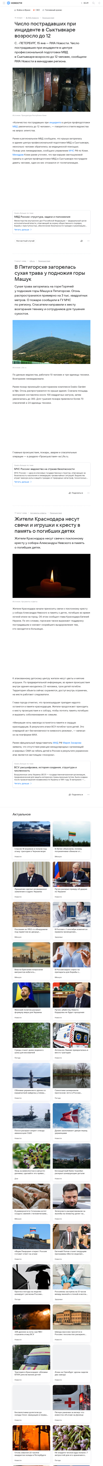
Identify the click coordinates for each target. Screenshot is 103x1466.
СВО (38, 10)
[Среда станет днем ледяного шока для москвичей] (31, 1041)
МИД (55, 742)
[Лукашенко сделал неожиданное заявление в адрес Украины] (31, 880)
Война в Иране (23, 10)
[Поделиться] (81, 241)
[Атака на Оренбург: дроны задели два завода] (71, 1363)
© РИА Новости (32, 18)
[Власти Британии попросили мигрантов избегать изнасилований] (31, 961)
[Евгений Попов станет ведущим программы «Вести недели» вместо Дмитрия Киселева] (71, 1243)
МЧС (71, 150)
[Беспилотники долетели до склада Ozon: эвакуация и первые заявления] (31, 1404)
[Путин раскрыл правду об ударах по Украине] (71, 880)
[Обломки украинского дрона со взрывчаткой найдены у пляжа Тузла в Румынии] (31, 1082)
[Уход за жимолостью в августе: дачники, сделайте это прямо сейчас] (31, 1162)
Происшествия (48, 18)
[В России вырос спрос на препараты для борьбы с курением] (71, 961)
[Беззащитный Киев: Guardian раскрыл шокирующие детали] (71, 1162)
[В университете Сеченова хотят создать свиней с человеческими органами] (31, 1202)
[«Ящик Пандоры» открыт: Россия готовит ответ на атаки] (31, 1243)
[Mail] (8, 3)
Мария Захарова (72, 742)
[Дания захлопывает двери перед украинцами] (71, 1122)
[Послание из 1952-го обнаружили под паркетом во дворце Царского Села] (31, 921)
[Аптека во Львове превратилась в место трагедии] (71, 1041)
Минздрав (18, 154)
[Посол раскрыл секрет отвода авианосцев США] (31, 1122)
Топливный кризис (53, 10)
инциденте (55, 122)
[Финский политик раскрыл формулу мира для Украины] (31, 1001)
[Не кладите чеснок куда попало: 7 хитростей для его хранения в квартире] (71, 1444)
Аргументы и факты (38, 513)
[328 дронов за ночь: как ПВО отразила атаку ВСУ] (31, 1323)
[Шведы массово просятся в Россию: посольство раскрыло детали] (71, 1323)
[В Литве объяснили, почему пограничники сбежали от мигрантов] (71, 840)
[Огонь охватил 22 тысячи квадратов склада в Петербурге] (31, 1444)
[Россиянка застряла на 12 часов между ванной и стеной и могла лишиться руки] (71, 1283)
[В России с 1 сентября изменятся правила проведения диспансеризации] (71, 921)
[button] (51, 90)
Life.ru (32, 261)
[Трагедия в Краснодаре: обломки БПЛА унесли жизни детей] (31, 1363)
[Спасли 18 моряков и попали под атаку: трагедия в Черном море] (31, 840)
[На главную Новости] (16, 3)
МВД (15, 126)
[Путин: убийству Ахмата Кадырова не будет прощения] (71, 1001)
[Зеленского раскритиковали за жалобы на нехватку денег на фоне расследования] (71, 1202)
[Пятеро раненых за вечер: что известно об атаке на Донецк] (71, 1404)
